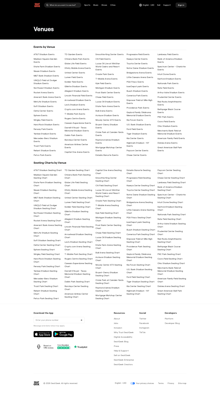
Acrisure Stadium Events (107, 115)
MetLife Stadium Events (45, 101)
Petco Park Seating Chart (46, 298)
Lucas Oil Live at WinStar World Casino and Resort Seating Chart (107, 193)
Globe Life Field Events (75, 63)
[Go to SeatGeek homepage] (37, 5)
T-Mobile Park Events (75, 114)
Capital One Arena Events (77, 152)
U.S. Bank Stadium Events (139, 124)
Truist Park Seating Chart (46, 286)
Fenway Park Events (43, 129)
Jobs (116, 323)
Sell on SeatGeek (122, 355)
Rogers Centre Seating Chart (79, 258)
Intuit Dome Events (166, 74)
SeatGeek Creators (123, 364)
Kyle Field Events (103, 83)
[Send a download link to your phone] (81, 320)
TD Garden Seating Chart (77, 170)
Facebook (144, 323)
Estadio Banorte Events (106, 155)
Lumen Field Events (74, 77)
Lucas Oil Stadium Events (107, 101)
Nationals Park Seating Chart (171, 214)
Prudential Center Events (169, 97)
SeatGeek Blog (121, 341)
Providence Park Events (138, 107)
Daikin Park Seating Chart (77, 281)
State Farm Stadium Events (47, 66)
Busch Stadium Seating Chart (141, 229)
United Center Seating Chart (78, 197)
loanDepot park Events (138, 86)
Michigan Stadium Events (107, 88)
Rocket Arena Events (44, 92)
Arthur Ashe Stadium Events (170, 92)
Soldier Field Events (74, 82)
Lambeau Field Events (167, 54)
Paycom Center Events (137, 150)
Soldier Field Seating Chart (77, 207)
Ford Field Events (135, 129)
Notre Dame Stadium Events (140, 68)
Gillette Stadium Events (76, 86)
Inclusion (118, 327)
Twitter (142, 318)
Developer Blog (172, 323)
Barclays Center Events (76, 140)
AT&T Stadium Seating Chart (48, 170)
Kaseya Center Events (137, 59)
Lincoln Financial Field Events (78, 95)
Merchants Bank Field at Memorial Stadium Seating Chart (170, 271)
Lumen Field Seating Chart (77, 202)
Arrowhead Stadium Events (78, 100)
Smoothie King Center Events (109, 54)
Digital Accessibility (123, 337)
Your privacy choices (145, 383)
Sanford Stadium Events (169, 78)
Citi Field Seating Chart (106, 185)
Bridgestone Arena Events (139, 72)
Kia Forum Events (135, 120)
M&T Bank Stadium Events (46, 75)
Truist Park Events (42, 146)
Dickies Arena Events (167, 143)
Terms (161, 383)
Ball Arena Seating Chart (107, 252)
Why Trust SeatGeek (124, 332)
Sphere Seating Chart (44, 249)
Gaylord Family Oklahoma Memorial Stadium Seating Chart (139, 257)
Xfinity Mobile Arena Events (78, 68)
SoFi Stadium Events (43, 106)
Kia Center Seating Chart (139, 286)
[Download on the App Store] (43, 334)
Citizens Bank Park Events (77, 59)
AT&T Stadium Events (44, 54)
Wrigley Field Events (43, 120)
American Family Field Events (171, 138)
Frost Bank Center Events (107, 92)
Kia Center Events (135, 138)
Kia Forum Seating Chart (138, 265)
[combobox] (62, 5)
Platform (169, 318)
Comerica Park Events (137, 95)
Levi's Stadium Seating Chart (78, 242)
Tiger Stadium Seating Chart (140, 281)
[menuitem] (87, 5)
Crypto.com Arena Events (77, 109)
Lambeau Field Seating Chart (171, 182)
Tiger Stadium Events (137, 133)
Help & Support (121, 350)
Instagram (144, 327)
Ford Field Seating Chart (138, 277)
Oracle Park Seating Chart (108, 200)
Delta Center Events (43, 111)
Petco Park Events (42, 155)
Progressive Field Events (138, 54)
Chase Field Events (104, 97)
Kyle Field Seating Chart (107, 213)
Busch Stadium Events (137, 91)
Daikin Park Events (73, 135)
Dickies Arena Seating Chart (171, 286)
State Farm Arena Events (107, 106)
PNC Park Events (165, 117)
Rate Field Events (165, 88)
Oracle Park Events (104, 74)
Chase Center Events (137, 155)
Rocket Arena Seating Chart (47, 220)
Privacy (171, 383)
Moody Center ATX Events (108, 120)
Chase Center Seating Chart (171, 178)
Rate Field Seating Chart (169, 219)
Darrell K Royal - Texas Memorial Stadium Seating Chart (77, 274)
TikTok (142, 332)
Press (116, 346)
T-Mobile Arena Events (106, 78)
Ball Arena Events (103, 111)
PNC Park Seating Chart (169, 254)
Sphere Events (40, 115)
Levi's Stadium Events (75, 104)
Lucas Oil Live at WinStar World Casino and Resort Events (107, 66)
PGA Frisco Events (135, 82)
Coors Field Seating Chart (169, 258)
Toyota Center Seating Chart (141, 190)
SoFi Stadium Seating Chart (47, 240)
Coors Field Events (166, 121)
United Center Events (75, 72)
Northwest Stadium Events (46, 88)
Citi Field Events (102, 59)
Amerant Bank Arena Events (47, 97)
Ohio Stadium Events (167, 126)
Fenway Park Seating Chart (47, 266)
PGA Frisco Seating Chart (139, 217)
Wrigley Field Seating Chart (47, 254)
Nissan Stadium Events (44, 71)
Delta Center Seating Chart (47, 245)
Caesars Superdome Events (78, 123)
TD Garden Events (73, 54)
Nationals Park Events (167, 83)
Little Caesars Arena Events (140, 77)
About (117, 318)
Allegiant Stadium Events (76, 91)
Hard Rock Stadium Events (46, 124)
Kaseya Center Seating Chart (141, 185)
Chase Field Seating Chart (108, 232)
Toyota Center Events (137, 63)
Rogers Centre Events (75, 118)
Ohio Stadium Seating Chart (171, 263)
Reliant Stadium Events (45, 150)
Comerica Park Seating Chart (141, 234)
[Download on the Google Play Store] (63, 334)
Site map (182, 383)
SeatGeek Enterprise (124, 360)
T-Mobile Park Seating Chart (78, 254)
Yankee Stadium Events (45, 133)
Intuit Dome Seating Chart (170, 202)
